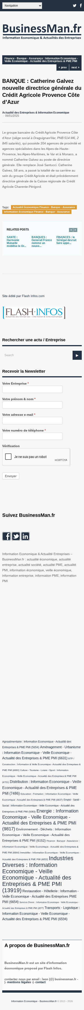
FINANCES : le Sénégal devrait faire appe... (66, 240)
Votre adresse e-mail (18, 414)
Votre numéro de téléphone (24, 430)
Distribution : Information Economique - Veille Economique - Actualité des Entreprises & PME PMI (41, 787)
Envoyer (11, 476)
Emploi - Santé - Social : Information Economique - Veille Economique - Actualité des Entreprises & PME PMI (41, 805)
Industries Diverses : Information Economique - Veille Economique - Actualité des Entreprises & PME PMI (37, 874)
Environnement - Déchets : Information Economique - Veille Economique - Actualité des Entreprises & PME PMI (36, 835)
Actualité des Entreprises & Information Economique (35, 112)
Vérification (11, 446)
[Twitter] (75, 6)
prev (63, 67)
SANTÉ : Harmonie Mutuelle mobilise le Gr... (16, 242)
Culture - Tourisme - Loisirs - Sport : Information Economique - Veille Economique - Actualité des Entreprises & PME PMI (39, 776)
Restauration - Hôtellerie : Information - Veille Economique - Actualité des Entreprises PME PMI (40, 896)
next (74, 67)
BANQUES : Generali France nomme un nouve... (42, 242)
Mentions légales (19, 982)
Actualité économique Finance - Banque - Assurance (44, 207)
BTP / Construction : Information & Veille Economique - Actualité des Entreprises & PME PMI (41, 764)
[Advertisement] (35, 660)
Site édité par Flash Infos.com (23, 296)
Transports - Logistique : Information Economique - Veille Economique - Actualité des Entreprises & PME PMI (41, 913)
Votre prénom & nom (18, 399)
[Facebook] (81, 6)
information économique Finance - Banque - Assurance (37, 211)
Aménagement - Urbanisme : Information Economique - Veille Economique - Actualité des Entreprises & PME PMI (41, 752)
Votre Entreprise (15, 383)
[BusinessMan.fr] (42, 40)
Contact (40, 982)
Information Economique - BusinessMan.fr (34, 1001)
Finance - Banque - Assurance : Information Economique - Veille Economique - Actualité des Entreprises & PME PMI (41, 60)
